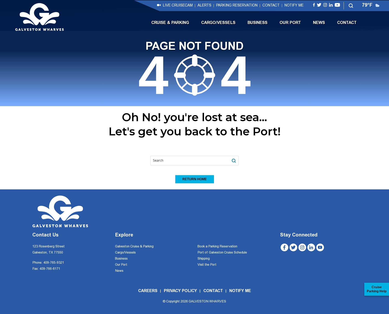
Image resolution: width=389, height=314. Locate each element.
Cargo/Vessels (218, 23)
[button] (351, 5)
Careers (147, 291)
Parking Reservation (237, 6)
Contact (271, 6)
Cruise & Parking (170, 23)
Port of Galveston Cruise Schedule (222, 252)
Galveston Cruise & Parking (134, 246)
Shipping (204, 258)
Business (257, 23)
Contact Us (45, 235)
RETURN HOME (194, 179)
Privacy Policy (180, 291)
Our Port (290, 23)
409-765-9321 (53, 262)
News (319, 23)
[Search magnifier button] (233, 160)
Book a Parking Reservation (217, 246)
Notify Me (294, 6)
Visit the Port (207, 265)
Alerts (204, 6)
